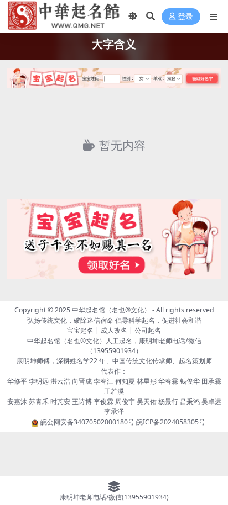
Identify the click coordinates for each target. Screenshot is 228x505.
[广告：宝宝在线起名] (114, 81)
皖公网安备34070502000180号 (88, 422)
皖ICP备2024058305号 (170, 422)
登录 (185, 17)
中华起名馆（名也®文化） (111, 310)
